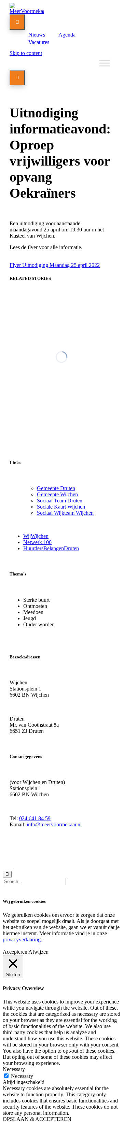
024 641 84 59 (35, 818)
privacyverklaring (22, 939)
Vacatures (38, 42)
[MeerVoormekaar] (27, 11)
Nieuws (36, 35)
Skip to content (26, 53)
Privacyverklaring (68, 855)
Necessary (22, 1076)
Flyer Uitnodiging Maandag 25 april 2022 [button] (55, 265)
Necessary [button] (14, 1069)
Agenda (67, 35)
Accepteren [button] (15, 952)
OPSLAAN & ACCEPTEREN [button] (37, 1119)
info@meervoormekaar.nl (54, 824)
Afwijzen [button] (38, 952)
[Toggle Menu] (104, 63)
